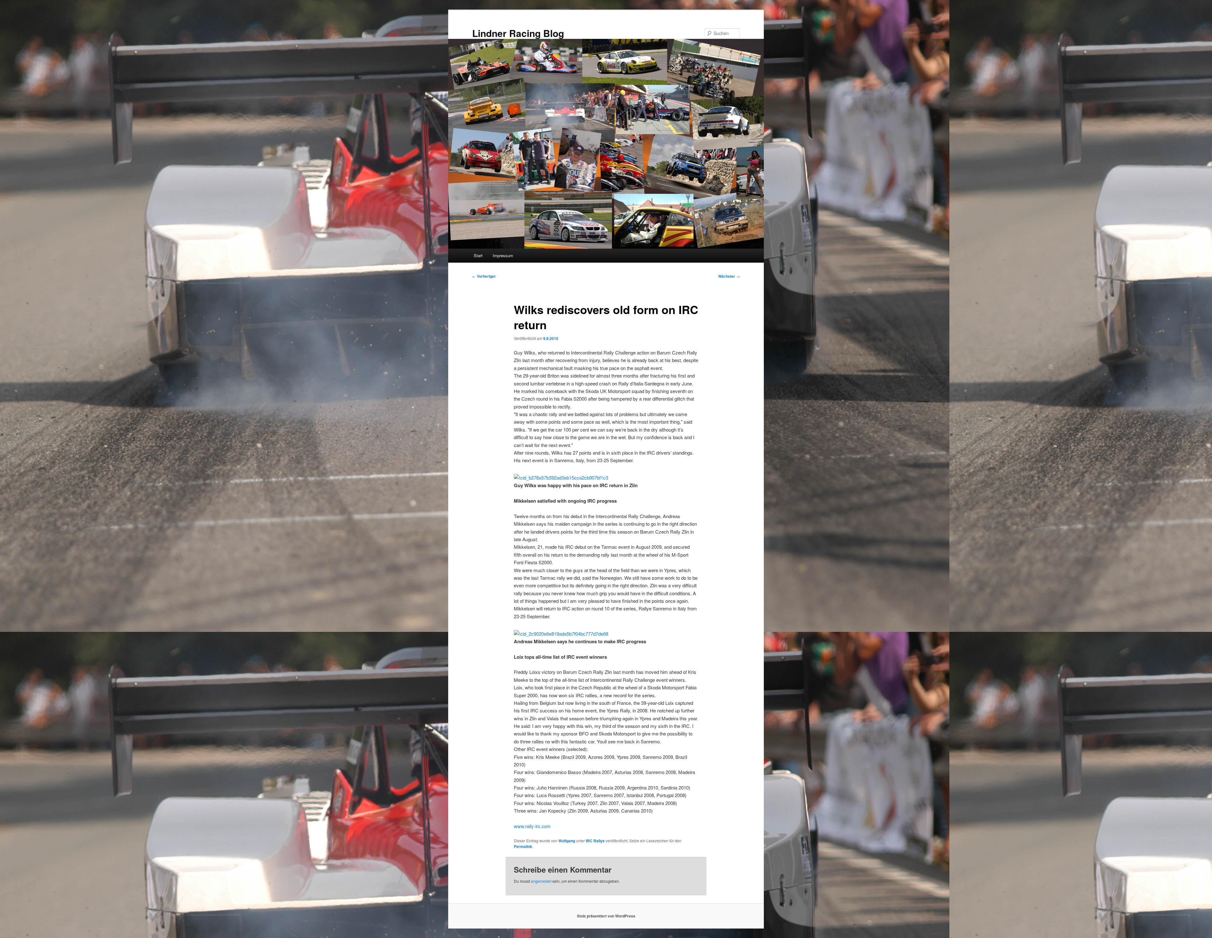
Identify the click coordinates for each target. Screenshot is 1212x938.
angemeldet (541, 881)
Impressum (503, 255)
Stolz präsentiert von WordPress (606, 916)
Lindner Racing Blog (518, 33)
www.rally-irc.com (532, 826)
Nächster (729, 276)
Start (478, 255)
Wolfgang (566, 841)
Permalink (523, 846)
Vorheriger (484, 276)
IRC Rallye (595, 841)
